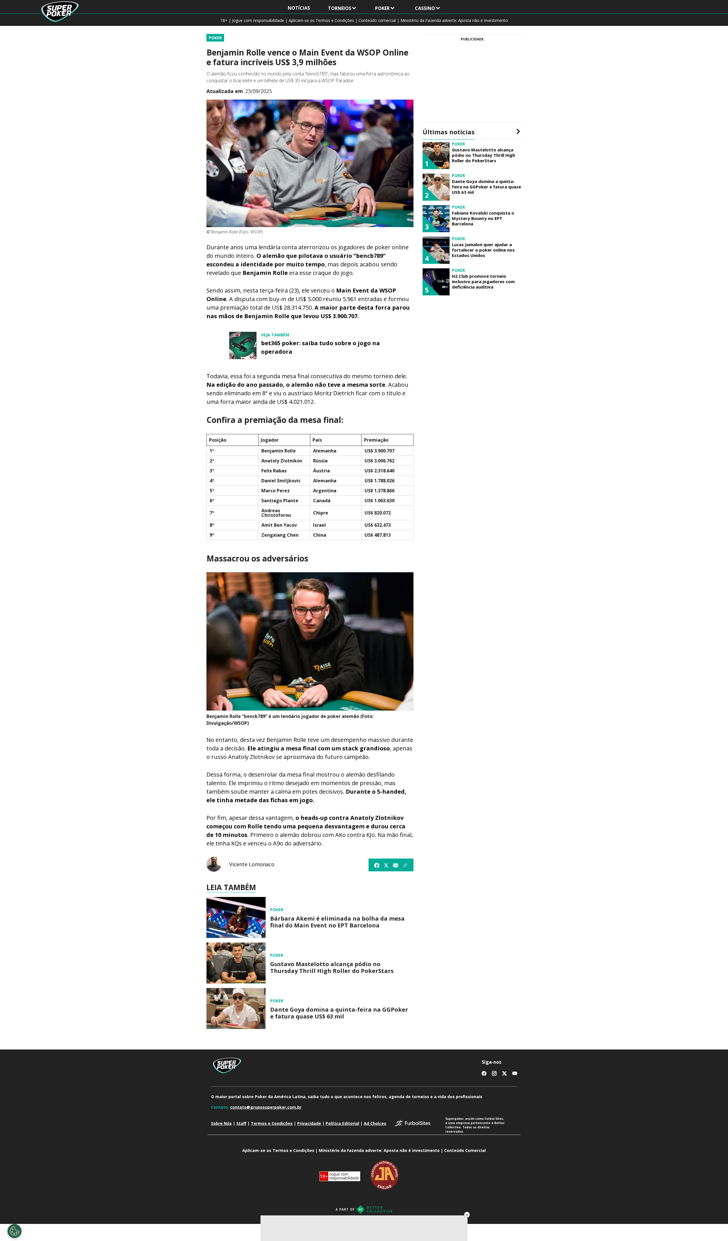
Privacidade (309, 1123)
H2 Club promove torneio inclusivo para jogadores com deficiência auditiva (483, 281)
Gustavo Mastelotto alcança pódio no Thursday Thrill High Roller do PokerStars (332, 967)
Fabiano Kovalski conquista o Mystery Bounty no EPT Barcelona (483, 218)
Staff (241, 1123)
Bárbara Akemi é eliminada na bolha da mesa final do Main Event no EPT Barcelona (337, 922)
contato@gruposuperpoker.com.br (265, 1107)
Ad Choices (375, 1123)
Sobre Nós (221, 1123)
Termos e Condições (272, 1123)
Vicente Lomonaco (251, 864)
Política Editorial (342, 1123)
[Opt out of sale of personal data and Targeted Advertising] (14, 1231)
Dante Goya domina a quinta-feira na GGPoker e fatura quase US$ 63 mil (339, 1013)
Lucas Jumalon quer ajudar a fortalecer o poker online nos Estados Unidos (483, 250)
